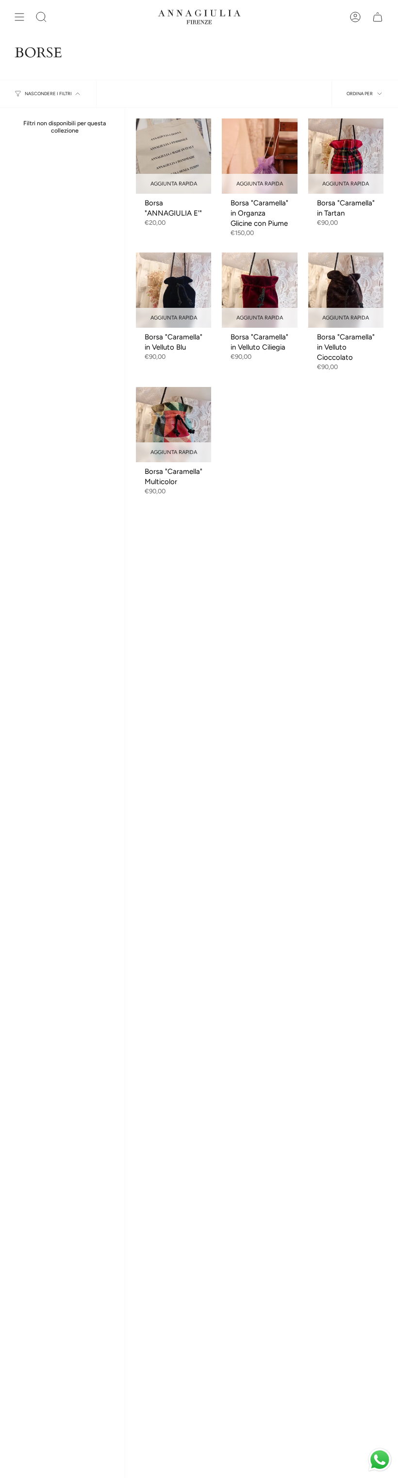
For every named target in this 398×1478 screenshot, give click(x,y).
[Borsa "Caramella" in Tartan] (345, 156)
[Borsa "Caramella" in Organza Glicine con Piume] (259, 156)
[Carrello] (377, 17)
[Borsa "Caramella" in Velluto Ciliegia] (259, 290)
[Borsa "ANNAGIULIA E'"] (173, 156)
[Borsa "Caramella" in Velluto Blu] (173, 290)
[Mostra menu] (19, 17)
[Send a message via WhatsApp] (379, 1459)
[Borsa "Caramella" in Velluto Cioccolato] (345, 290)
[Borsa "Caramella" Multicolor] (173, 424)
